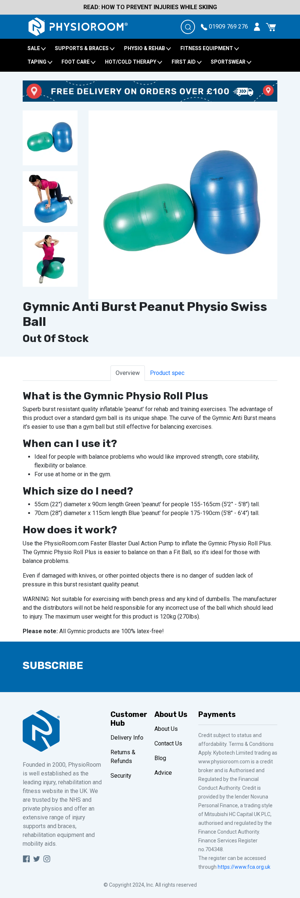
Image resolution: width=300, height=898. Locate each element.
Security (120, 775)
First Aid (184, 62)
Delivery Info (126, 737)
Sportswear (229, 62)
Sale (34, 48)
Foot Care (76, 62)
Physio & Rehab (145, 48)
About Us (166, 728)
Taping (37, 62)
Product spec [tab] (167, 372)
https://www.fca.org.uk (244, 867)
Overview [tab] (128, 372)
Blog (160, 758)
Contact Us (168, 743)
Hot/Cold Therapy (131, 62)
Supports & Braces (82, 48)
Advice (163, 772)
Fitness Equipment (207, 48)
